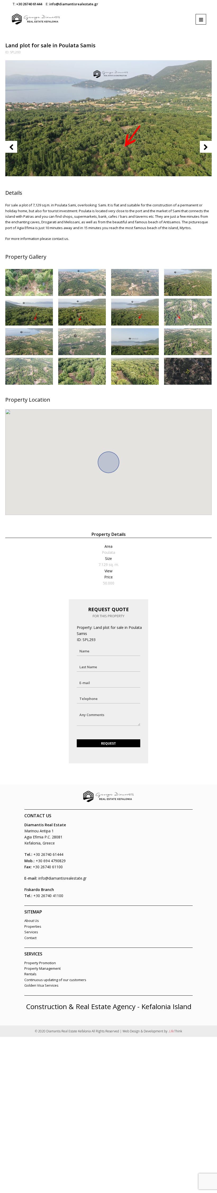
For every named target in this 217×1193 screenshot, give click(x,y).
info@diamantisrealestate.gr (73, 4)
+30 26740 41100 (48, 895)
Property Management (42, 968)
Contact (30, 937)
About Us (31, 920)
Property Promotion (40, 962)
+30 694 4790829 (51, 860)
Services (31, 932)
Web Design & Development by (152, 1031)
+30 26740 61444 (29, 4)
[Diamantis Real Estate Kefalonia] (36, 16)
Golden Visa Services (41, 985)
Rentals (30, 974)
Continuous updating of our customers (55, 979)
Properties (32, 926)
